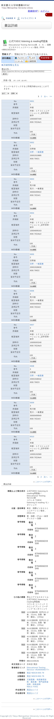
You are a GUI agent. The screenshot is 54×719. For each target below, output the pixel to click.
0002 (32, 142)
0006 (32, 291)
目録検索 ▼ (10, 18)
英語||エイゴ (32, 690)
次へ (46, 96)
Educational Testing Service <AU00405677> (38, 669)
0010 (32, 437)
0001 (32, 101)
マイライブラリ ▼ (28, 18)
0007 (32, 325)
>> (51, 96)
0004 (32, 213)
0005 (32, 254)
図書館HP (33, 11)
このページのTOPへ (43, 482)
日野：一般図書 (37, 152)
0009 (32, 403)
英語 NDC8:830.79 (35, 673)
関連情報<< (46, 58)
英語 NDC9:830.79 (35, 676)
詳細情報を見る (11, 65)
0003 (32, 179)
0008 (32, 366)
